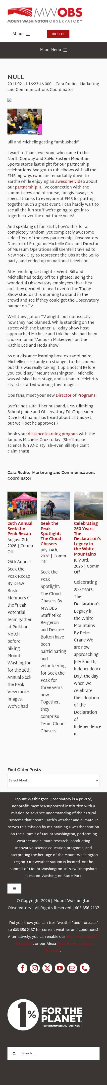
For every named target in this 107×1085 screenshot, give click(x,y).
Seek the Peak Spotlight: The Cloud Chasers (51, 534)
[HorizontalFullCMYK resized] (44, 9)
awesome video (70, 182)
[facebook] (22, 968)
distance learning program (53, 434)
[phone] (85, 968)
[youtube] (60, 968)
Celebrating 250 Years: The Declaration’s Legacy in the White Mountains (87, 539)
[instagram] (35, 968)
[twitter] (47, 968)
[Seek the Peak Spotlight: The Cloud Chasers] (58, 506)
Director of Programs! (76, 395)
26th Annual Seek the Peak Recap (19, 529)
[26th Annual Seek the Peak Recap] (25, 506)
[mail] (72, 968)
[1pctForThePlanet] (44, 1001)
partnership (26, 187)
